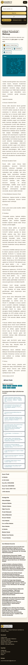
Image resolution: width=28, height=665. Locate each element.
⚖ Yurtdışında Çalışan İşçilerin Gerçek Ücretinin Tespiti (12, 461)
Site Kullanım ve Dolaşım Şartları (9, 641)
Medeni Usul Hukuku (8, 535)
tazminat (9, 385)
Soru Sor (3, 653)
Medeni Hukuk (6, 532)
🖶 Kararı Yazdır (8, 380)
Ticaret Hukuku (6, 538)
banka (4, 387)
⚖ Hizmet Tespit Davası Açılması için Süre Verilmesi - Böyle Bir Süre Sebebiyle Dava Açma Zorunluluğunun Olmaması (13, 419)
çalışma (20, 385)
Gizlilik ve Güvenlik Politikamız (8, 638)
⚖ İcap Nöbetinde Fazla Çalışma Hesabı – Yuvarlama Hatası (13, 466)
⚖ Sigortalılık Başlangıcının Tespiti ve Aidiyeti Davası (13, 451)
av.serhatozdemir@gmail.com (8, 660)
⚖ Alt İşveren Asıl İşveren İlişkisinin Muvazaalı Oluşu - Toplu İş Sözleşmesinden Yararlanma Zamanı (13, 445)
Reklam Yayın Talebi (6, 642)
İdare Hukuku (6, 526)
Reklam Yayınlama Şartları (7, 644)
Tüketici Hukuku (6, 506)
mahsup (13, 387)
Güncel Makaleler (7, 515)
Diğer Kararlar (6, 509)
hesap (8, 387)
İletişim (2, 654)
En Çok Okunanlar (5, 651)
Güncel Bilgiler (6, 500)
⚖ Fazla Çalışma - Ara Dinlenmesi (13, 434)
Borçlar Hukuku (6, 517)
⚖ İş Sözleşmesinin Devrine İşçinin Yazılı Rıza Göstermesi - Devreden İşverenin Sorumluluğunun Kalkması (13, 406)
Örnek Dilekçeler (6, 512)
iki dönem (15, 385)
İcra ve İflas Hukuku (7, 523)
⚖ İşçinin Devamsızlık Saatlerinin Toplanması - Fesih (13, 456)
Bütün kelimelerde (6, 20)
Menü (25, 2)
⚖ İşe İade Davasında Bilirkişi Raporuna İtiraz (12, 413)
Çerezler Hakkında (5, 640)
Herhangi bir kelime (17, 20)
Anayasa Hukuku (6, 503)
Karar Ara (14, 13)
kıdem (4, 385)
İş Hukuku (4, 30)
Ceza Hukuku (5, 520)
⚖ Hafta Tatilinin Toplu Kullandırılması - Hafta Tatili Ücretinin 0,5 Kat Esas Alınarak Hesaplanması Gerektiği (13, 439)
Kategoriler (3, 650)
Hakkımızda (4, 637)
